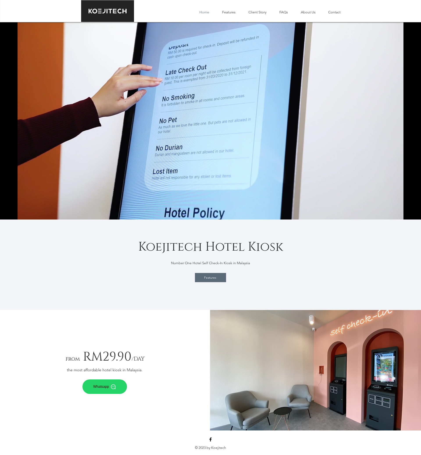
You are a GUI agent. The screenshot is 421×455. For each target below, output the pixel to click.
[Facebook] (210, 439)
